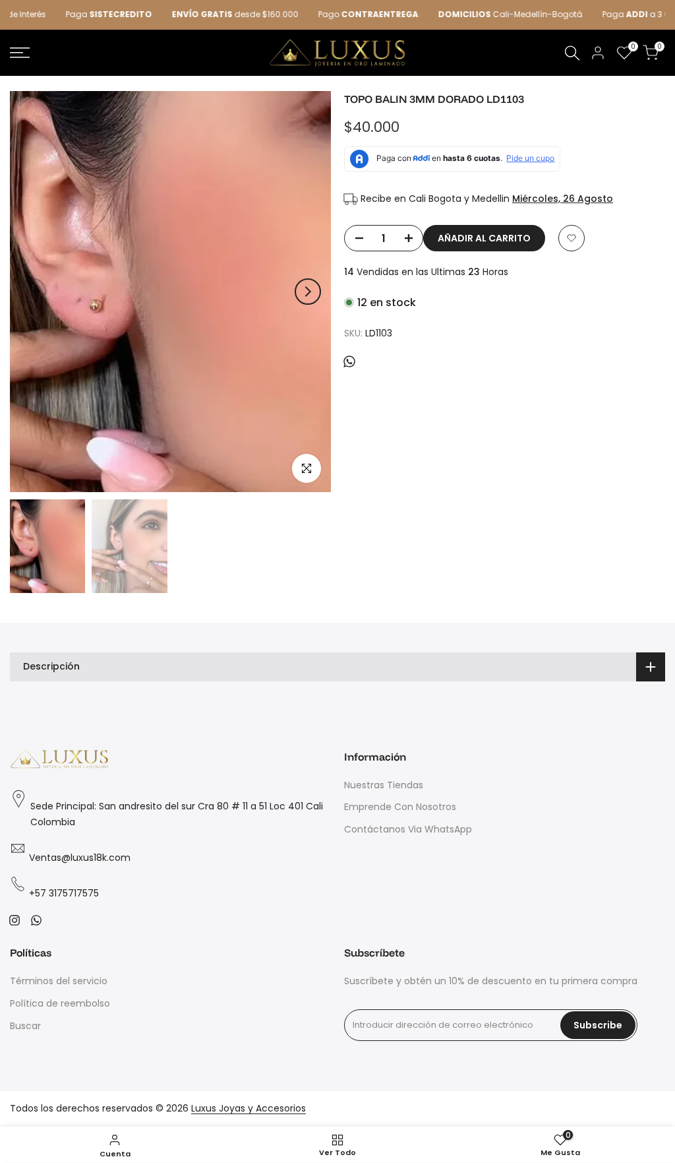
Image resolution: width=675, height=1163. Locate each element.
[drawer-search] (572, 53)
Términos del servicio (58, 981)
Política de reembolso (60, 1003)
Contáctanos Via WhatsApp (408, 829)
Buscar (25, 1025)
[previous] (33, 291)
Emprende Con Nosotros (400, 806)
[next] (308, 291)
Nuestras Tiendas (383, 785)
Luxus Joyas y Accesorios (248, 1108)
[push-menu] (20, 53)
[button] (571, 238)
